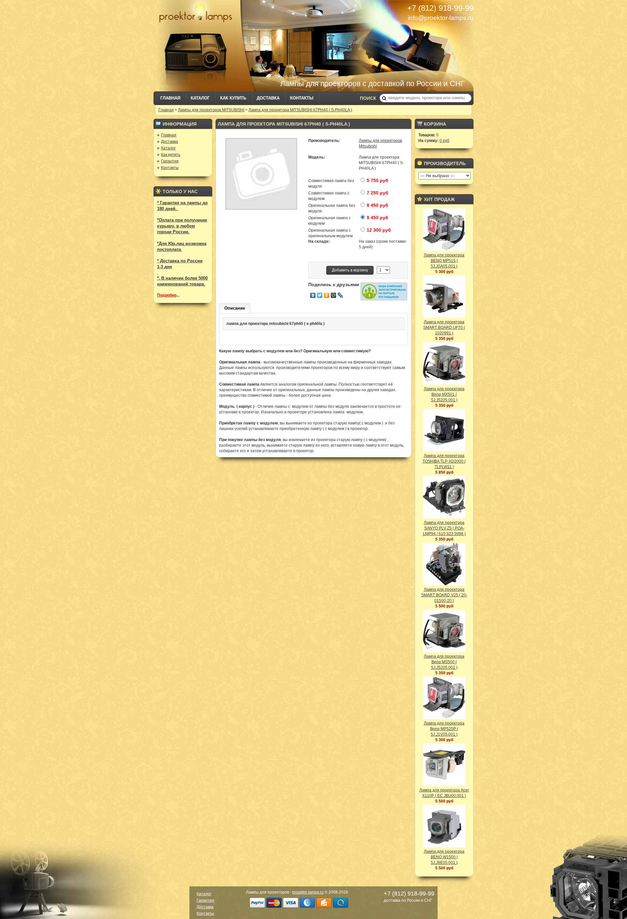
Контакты (302, 98)
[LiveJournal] (340, 295)
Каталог (200, 98)
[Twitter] (319, 295)
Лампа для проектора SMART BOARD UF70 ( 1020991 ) (444, 327)
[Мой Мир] (333, 295)
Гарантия (170, 161)
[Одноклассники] (326, 295)
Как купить (233, 98)
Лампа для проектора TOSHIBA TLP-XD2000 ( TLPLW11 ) (444, 461)
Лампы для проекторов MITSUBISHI (211, 110)
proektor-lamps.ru (308, 892)
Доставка (268, 98)
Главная (170, 98)
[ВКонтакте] (313, 295)
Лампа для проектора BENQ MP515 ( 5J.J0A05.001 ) (444, 260)
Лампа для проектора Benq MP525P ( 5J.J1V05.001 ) (444, 729)
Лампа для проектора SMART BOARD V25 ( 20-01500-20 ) (444, 595)
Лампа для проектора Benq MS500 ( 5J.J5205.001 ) (444, 662)
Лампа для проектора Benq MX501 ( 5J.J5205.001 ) (444, 394)
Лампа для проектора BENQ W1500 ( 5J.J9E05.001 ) (444, 857)
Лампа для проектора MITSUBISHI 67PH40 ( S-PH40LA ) (300, 110)
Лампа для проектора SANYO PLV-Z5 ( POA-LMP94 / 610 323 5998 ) (444, 528)
